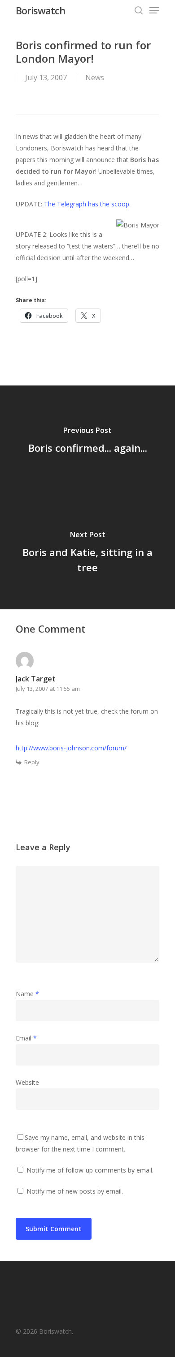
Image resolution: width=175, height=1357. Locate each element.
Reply (31, 762)
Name (27, 993)
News (94, 77)
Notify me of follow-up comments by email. (89, 1170)
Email (26, 1038)
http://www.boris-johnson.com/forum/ (71, 748)
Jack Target (36, 679)
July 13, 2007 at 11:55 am (48, 689)
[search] (138, 10)
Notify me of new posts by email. (74, 1191)
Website (27, 1082)
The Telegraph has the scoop (86, 204)
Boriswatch (40, 10)
